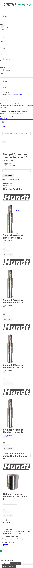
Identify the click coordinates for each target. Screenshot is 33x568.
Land (1, 54)
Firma (1, 35)
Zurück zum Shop (15, 563)
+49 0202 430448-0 (7, 531)
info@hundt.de (26, 531)
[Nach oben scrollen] (0, 549)
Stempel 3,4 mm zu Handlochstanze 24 (13, 236)
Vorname (2, 60)
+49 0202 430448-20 (18, 531)
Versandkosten (6, 522)
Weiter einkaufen (8, 566)
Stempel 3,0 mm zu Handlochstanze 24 (13, 366)
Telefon (1, 73)
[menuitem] (17, 544)
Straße (1, 41)
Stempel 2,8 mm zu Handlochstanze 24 (13, 301)
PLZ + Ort (2, 48)
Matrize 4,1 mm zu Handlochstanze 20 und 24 (15, 496)
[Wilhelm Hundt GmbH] (16, 5)
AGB (4, 524)
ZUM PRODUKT (8, 254)
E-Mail (1, 80)
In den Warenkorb (8, 175)
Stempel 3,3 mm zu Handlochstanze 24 (13, 431)
